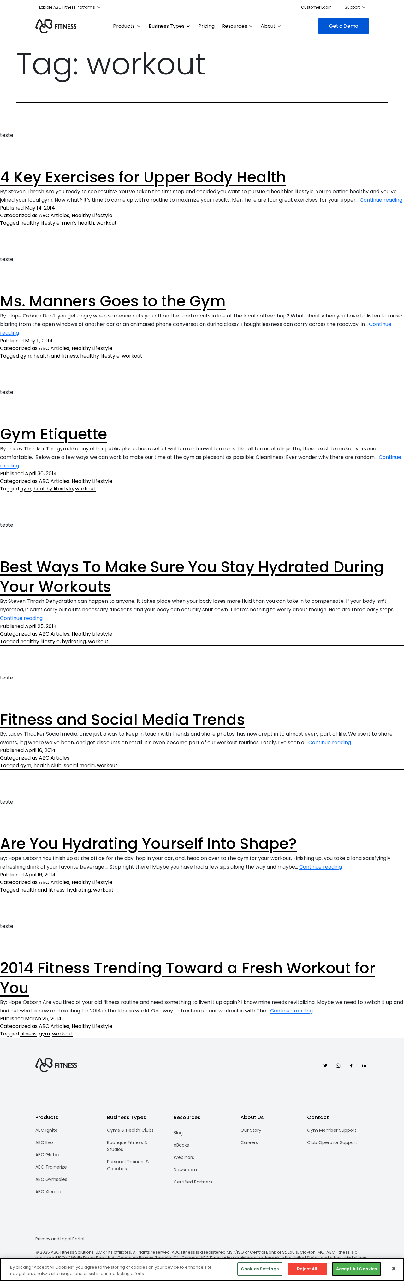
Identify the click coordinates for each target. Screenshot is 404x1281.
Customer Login (316, 7)
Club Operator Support (332, 1142)
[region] (202, 1269)
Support (352, 7)
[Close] (394, 1268)
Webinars (184, 1157)
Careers (249, 1142)
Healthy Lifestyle (92, 215)
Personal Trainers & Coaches (128, 1165)
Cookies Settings (260, 1269)
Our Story (251, 1130)
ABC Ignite (46, 1130)
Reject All (307, 1269)
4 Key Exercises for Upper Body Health (143, 177)
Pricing (206, 26)
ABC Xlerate (48, 1192)
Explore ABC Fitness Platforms (67, 7)
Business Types (167, 26)
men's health (78, 223)
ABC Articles (54, 215)
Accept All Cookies (356, 1269)
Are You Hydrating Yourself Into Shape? (148, 843)
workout (106, 223)
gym (25, 355)
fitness (28, 1033)
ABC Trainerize (51, 1167)
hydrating (74, 641)
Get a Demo (343, 26)
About (268, 26)
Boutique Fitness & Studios (127, 1146)
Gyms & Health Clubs (130, 1130)
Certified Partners (193, 1182)
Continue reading (381, 200)
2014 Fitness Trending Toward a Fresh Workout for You (187, 978)
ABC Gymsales (51, 1179)
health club (47, 765)
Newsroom (185, 1169)
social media (79, 765)
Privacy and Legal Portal (59, 1239)
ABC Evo (44, 1142)
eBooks (181, 1145)
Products (123, 26)
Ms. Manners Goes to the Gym (113, 301)
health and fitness (55, 355)
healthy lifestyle (40, 223)
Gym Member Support (331, 1130)
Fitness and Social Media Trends (122, 719)
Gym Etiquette (53, 434)
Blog (178, 1133)
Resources (234, 26)
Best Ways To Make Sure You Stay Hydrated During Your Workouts (192, 576)
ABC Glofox (47, 1155)
